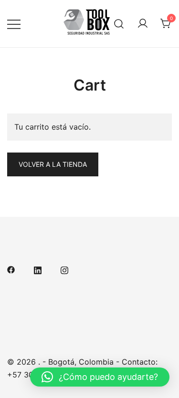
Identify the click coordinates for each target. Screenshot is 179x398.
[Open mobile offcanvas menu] (14, 23)
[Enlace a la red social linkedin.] (38, 269)
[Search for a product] (119, 23)
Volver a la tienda (53, 164)
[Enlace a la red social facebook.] (11, 269)
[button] (99, 377)
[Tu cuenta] (142, 24)
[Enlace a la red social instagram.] (64, 269)
